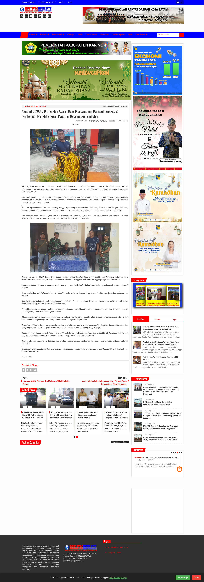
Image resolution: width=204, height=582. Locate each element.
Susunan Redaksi (28, 2)
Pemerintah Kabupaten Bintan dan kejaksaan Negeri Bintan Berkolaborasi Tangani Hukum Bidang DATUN (88, 417)
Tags (174, 320)
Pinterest (35, 370)
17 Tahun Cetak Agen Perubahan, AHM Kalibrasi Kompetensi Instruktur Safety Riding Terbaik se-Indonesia (162, 415)
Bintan (27, 106)
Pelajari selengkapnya (118, 578)
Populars (140, 319)
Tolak (196, 578)
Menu (70, 2)
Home (24, 35)
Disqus (125, 442)
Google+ (31, 370)
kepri (33, 106)
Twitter (178, 2)
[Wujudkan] (116, 398)
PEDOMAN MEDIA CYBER (118, 547)
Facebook (182, 2)
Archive (158, 320)
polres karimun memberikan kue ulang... (163, 458)
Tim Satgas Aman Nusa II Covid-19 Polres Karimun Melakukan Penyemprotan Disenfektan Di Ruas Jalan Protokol (61, 417)
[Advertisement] (157, 511)
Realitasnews (41, 106)
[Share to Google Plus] (42, 400)
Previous (21, 398)
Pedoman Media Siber (47, 2)
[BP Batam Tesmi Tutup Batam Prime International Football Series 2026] (138, 402)
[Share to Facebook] (35, 400)
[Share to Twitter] (39, 400)
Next (127, 398)
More (61, 2)
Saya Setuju (183, 578)
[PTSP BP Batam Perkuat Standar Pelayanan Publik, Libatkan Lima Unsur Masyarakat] (138, 426)
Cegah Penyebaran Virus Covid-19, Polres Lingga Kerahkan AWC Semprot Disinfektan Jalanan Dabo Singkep (33, 417)
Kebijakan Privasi (114, 553)
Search (181, 35)
